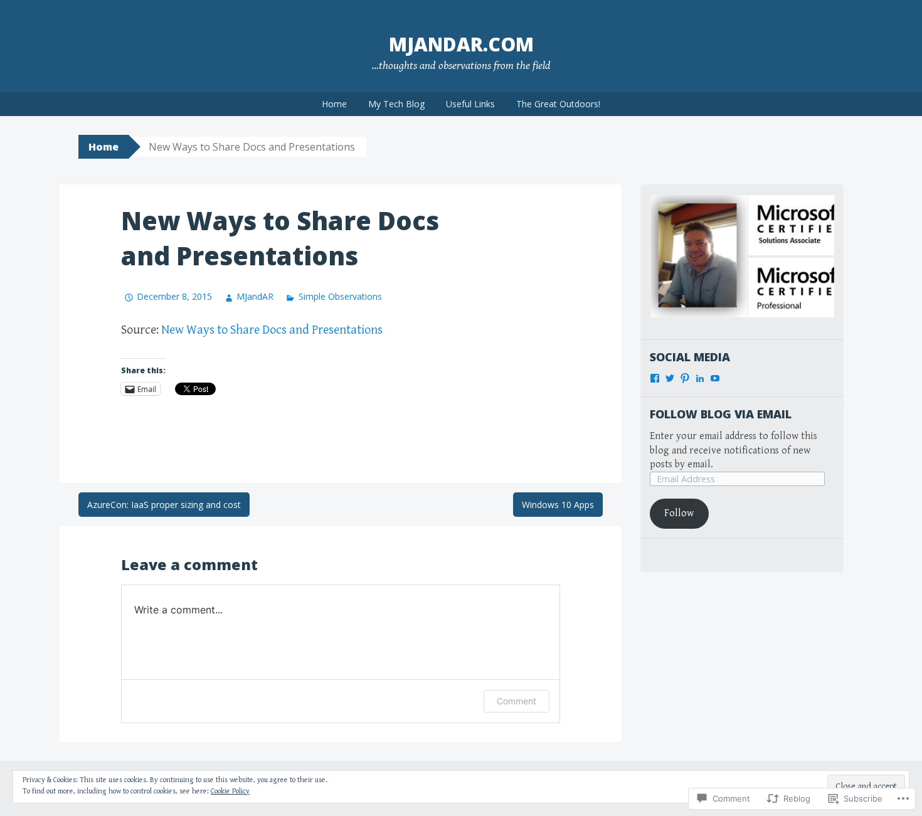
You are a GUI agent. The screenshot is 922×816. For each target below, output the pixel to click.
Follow (679, 513)
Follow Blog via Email (721, 413)
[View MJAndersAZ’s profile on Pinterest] (685, 378)
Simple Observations (340, 296)
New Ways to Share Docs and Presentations (272, 330)
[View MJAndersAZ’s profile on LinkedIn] (700, 378)
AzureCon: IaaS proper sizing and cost (164, 505)
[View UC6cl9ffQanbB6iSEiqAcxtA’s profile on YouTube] (715, 378)
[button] (698, 256)
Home (334, 104)
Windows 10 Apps (558, 505)
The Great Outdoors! (558, 104)
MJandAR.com (461, 44)
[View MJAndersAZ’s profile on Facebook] (655, 378)
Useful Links (470, 104)
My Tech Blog (396, 104)
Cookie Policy (230, 791)
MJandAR (254, 296)
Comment (516, 701)
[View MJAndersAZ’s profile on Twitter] (670, 378)
